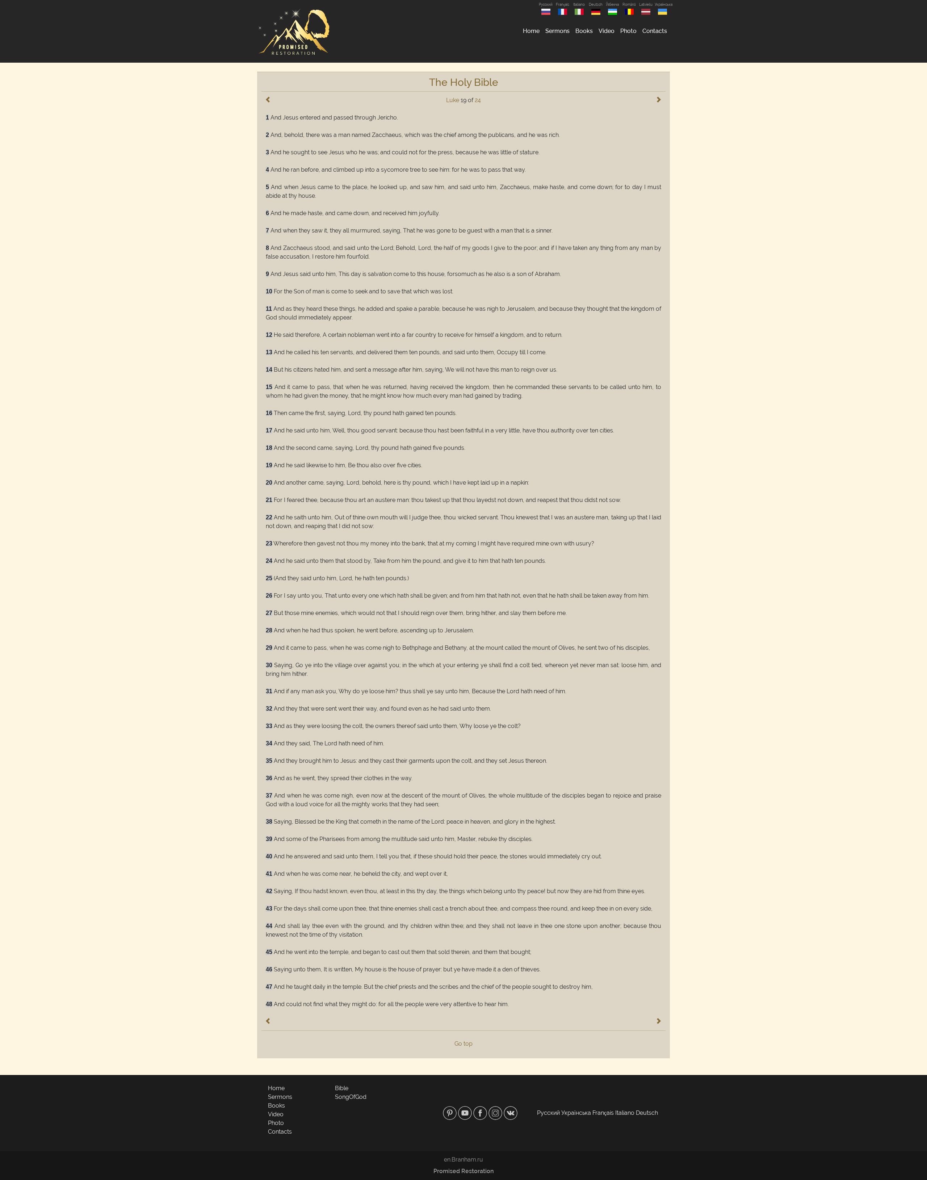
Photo (628, 31)
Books (584, 31)
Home (531, 31)
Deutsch (596, 5)
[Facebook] (480, 1112)
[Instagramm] (496, 1112)
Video (606, 31)
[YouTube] (465, 1112)
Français (562, 5)
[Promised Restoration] (293, 31)
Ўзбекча (612, 5)
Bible (341, 1088)
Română (629, 5)
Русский (546, 5)
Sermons (557, 31)
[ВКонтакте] (510, 1112)
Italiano (579, 5)
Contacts (654, 31)
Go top (463, 1043)
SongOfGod (350, 1096)
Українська (662, 5)
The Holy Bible (463, 82)
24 (478, 100)
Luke (452, 100)
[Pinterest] (450, 1112)
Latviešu (646, 5)
